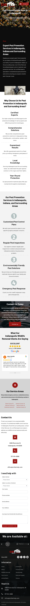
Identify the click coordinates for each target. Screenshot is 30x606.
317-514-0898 (15, 456)
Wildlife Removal (5, 572)
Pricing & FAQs (19, 569)
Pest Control (4, 575)
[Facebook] (18, 557)
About (3, 569)
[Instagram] (21, 557)
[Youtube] (27, 557)
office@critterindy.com (15, 467)
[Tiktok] (24, 557)
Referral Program (20, 575)
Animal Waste (4, 578)
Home (2, 566)
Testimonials (19, 572)
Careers (18, 578)
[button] (20, 4)
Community (19, 566)
